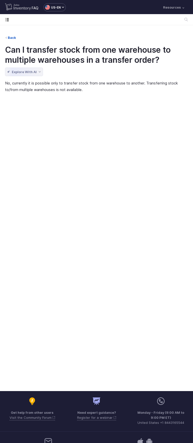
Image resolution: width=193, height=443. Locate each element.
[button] (52, 7)
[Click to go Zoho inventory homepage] (18, 7)
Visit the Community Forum (31, 418)
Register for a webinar (95, 418)
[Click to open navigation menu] (8, 19)
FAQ (35, 8)
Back (12, 38)
